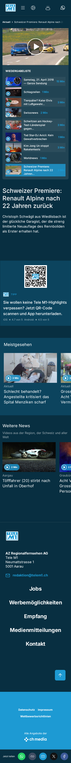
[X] (54, 756)
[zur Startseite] (11, 8)
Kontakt (35, 644)
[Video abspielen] (35, 46)
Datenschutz (26, 709)
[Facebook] (64, 756)
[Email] (43, 756)
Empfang (35, 616)
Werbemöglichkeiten (35, 602)
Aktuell (6, 22)
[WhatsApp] (21, 756)
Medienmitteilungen (35, 630)
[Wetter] (48, 8)
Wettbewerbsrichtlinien (35, 716)
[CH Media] (35, 738)
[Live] (33, 8)
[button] (32, 756)
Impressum (45, 709)
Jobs (35, 588)
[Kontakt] (63, 8)
